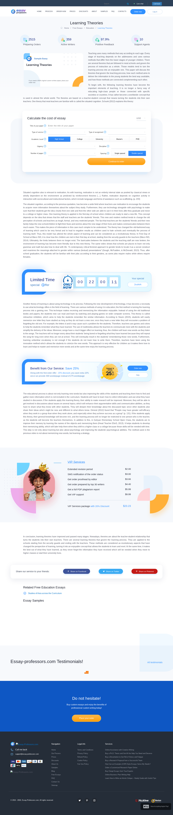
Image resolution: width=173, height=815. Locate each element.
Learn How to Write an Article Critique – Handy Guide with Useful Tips (130, 778)
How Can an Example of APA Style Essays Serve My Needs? (127, 764)
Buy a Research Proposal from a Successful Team (123, 760)
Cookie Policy (82, 760)
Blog (53, 771)
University (99, 139)
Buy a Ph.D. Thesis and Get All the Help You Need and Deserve (128, 753)
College (79, 139)
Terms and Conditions (85, 750)
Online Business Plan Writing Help (117, 775)
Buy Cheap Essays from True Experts (119, 771)
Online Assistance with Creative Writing (119, 750)
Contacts (122, 11)
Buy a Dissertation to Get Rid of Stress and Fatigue (124, 757)
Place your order (86, 718)
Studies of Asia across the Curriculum (45, 593)
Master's (119, 139)
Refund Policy (82, 757)
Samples (104, 11)
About (94, 11)
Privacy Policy (82, 753)
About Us (54, 764)
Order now (61, 11)
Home (39, 11)
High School (59, 139)
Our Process (56, 753)
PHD (137, 139)
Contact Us (55, 782)
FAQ (112, 11)
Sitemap (54, 785)
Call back (157, 4)
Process (49, 11)
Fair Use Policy (83, 764)
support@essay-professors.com (27, 754)
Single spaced (120, 153)
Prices (72, 11)
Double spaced (137, 153)
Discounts (83, 11)
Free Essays (56, 775)
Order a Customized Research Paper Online (121, 768)
